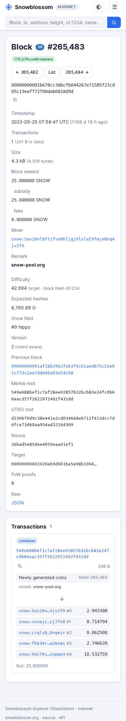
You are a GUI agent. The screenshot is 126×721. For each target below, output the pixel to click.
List (52, 72)
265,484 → (77, 72)
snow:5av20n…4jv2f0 (42, 610)
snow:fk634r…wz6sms (42, 643)
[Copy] (14, 100)
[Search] (114, 22)
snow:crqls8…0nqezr (42, 632)
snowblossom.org (22, 717)
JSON (17, 502)
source (48, 717)
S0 (40, 47)
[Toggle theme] (99, 7)
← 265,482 (27, 72)
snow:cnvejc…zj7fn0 (42, 621)
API (62, 717)
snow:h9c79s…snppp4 (42, 654)
